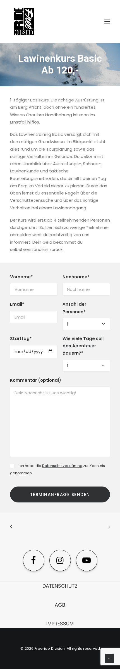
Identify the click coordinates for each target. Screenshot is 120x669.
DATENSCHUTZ (60, 585)
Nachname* (76, 277)
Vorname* (21, 277)
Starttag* (21, 338)
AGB (60, 604)
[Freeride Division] (60, 21)
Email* (17, 304)
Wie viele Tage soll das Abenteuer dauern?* (83, 346)
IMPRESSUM (60, 623)
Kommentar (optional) (35, 380)
